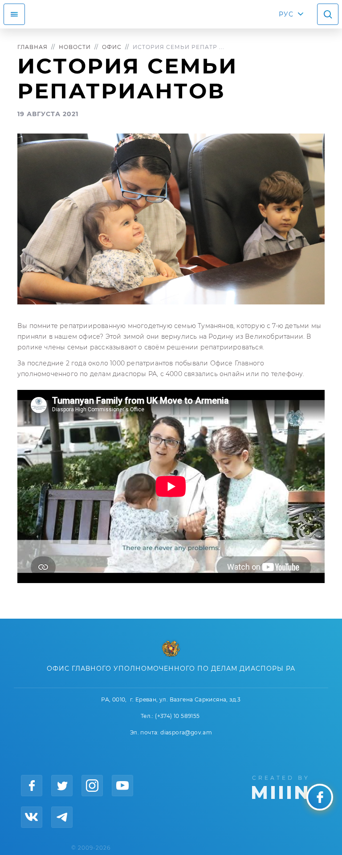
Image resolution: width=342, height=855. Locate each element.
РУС (286, 14)
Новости (75, 47)
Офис (112, 47)
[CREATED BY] (288, 786)
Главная (32, 47)
